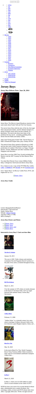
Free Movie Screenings (15, 67)
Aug (9, 18)
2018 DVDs (11, 75)
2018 (9, 47)
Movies (6, 35)
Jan (9, 6)
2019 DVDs (11, 77)
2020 (9, 43)
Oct (9, 22)
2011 (9, 58)
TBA (9, 27)
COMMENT (9, 167)
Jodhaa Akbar (8, 313)
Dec (9, 25)
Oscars (6, 78)
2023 (9, 38)
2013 (9, 55)
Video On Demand (10, 82)
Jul (9, 17)
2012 (9, 57)
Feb (9, 8)
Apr (9, 12)
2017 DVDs (11, 73)
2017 (9, 48)
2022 (9, 40)
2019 (9, 45)
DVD (6, 72)
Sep (9, 20)
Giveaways (11, 65)
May (9, 13)
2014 (9, 53)
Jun (9, 15)
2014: (9, 5)
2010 (9, 60)
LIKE (2, 167)
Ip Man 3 (6, 375)
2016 (9, 50)
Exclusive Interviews (14, 68)
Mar (9, 10)
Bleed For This (8, 343)
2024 (9, 36)
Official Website (11, 213)
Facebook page (29, 167)
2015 (9, 52)
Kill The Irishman (9, 282)
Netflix (6, 80)
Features (6, 62)
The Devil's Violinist (9, 252)
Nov (9, 23)
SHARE (17, 167)
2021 (9, 41)
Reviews (10, 63)
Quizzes (10, 70)
